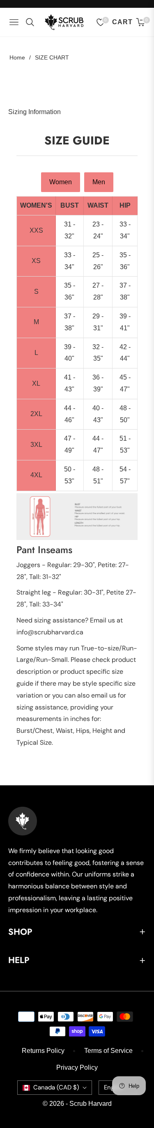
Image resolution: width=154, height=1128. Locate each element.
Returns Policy (43, 1050)
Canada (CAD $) (56, 1087)
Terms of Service (108, 1050)
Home (17, 57)
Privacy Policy (77, 1067)
